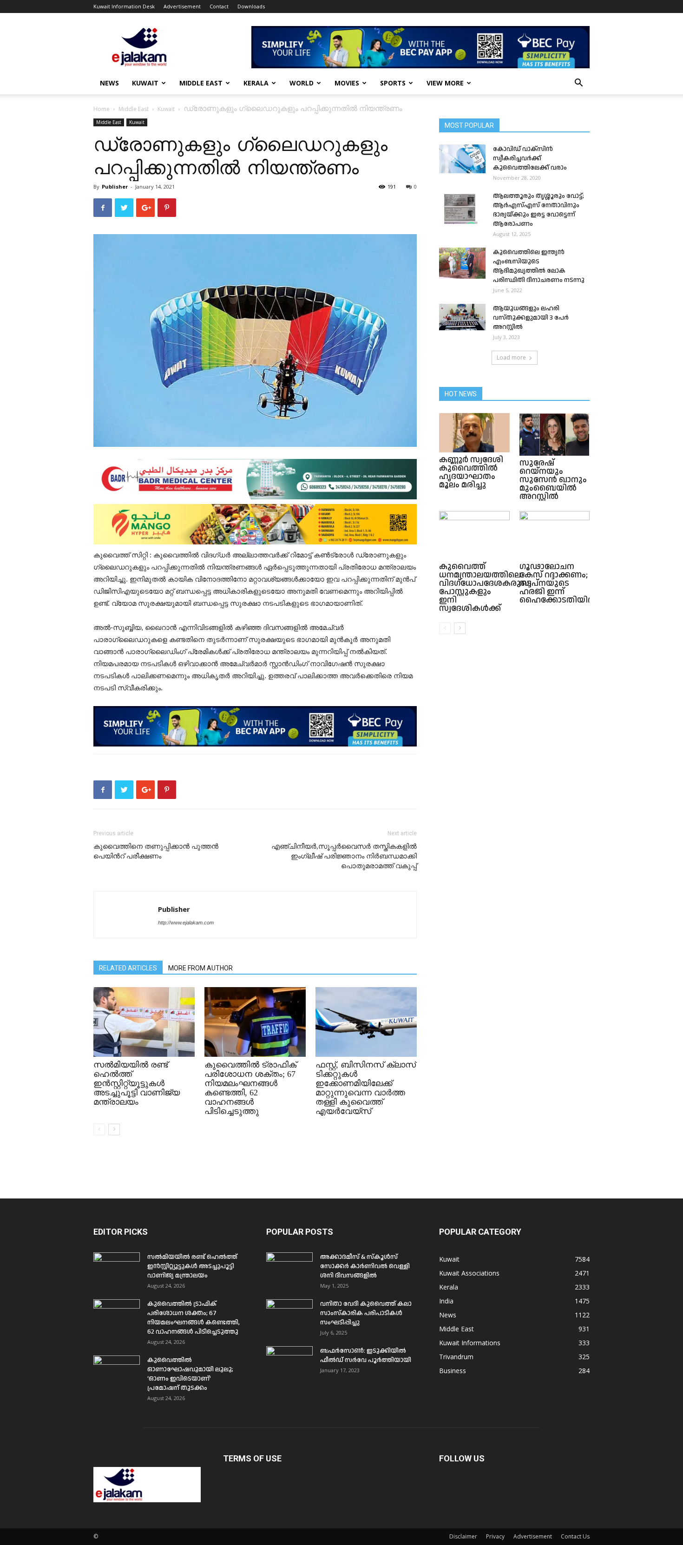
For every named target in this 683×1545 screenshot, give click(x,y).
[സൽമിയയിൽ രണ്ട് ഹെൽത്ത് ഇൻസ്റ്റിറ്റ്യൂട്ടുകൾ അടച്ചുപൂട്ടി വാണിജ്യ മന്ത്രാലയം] (144, 1022)
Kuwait (145, 83)
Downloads (251, 6)
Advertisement (182, 6)
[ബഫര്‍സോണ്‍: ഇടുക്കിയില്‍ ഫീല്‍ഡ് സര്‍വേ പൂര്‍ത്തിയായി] (289, 1362)
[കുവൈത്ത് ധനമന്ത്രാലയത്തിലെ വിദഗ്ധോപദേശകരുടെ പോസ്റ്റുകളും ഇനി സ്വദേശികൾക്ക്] (474, 535)
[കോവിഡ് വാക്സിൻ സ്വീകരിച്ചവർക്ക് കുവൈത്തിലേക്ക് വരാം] (462, 158)
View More (445, 83)
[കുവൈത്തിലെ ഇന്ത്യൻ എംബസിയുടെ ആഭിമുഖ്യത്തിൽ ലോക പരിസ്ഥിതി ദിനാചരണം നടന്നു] (462, 263)
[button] (578, 83)
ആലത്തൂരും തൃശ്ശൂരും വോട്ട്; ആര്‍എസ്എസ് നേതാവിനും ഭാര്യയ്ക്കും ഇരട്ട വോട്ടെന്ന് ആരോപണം (538, 210)
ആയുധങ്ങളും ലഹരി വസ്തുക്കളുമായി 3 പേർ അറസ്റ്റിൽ (531, 318)
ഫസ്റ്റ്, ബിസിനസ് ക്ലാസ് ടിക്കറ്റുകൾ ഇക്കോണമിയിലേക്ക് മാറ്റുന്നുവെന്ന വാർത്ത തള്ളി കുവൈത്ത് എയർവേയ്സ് (365, 1088)
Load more (511, 357)
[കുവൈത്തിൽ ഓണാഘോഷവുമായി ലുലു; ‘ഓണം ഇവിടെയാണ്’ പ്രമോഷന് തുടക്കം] (116, 1371)
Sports (393, 83)
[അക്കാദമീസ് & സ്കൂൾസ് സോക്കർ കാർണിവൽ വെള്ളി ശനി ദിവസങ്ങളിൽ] (289, 1268)
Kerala (256, 83)
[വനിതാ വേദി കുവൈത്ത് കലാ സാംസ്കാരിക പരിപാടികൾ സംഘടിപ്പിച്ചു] (289, 1315)
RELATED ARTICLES (128, 968)
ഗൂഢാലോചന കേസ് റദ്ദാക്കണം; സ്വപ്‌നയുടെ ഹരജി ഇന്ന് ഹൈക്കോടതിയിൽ (558, 583)
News (109, 83)
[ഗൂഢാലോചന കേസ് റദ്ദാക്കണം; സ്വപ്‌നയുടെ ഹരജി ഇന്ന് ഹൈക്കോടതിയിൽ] (554, 535)
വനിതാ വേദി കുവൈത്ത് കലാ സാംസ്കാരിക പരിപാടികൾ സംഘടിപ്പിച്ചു (366, 1313)
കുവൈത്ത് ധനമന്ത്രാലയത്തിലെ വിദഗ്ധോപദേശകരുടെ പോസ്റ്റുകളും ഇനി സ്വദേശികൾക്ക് (485, 587)
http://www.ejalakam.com (186, 922)
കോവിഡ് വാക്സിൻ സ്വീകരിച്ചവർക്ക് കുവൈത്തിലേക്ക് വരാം (530, 158)
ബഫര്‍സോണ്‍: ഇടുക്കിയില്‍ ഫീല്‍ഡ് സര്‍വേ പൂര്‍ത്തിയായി (365, 1355)
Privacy (495, 1536)
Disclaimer (463, 1536)
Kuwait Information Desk (124, 6)
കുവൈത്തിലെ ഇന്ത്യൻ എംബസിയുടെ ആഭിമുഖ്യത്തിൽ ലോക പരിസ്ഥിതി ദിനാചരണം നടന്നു (538, 266)
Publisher (115, 186)
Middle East (201, 83)
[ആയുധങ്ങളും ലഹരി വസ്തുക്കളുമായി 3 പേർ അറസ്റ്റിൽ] (462, 317)
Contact (219, 6)
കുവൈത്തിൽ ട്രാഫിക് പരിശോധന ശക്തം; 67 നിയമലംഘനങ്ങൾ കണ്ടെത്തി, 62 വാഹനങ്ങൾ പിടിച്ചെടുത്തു (250, 1088)
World (301, 83)
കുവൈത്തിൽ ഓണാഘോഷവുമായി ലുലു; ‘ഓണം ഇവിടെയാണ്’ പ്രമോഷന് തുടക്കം (190, 1374)
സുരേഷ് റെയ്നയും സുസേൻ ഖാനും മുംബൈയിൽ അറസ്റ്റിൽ (553, 479)
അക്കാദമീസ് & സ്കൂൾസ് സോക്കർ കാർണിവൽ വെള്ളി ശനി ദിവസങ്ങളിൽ (365, 1266)
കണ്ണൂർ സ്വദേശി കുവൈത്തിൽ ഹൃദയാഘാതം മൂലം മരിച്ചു (471, 472)
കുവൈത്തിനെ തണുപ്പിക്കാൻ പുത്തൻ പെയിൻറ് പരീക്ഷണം (155, 851)
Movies (347, 83)
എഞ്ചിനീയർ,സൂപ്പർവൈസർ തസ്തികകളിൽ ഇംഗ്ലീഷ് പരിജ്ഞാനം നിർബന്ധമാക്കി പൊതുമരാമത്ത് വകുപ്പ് (344, 856)
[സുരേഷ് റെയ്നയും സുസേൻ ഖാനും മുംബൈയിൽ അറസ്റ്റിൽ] (554, 434)
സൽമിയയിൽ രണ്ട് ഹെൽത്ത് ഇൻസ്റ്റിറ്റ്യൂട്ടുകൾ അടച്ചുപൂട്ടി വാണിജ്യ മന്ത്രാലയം (136, 1083)
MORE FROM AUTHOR (200, 968)
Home (101, 109)
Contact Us (575, 1536)
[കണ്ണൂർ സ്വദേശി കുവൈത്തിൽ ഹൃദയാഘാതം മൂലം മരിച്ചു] (474, 432)
